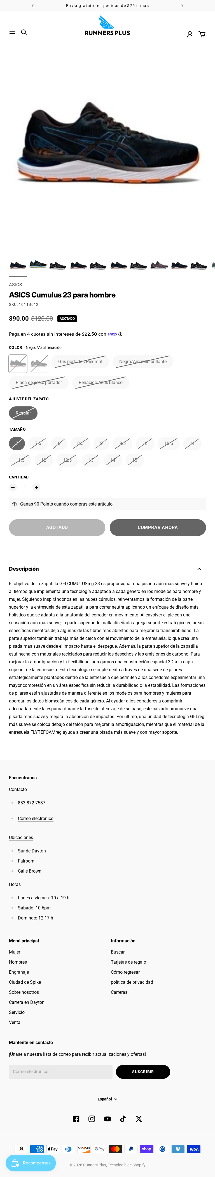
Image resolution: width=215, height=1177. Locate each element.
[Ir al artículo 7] (139, 266)
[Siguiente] (182, 5)
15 (134, 460)
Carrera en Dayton (27, 1002)
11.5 (20, 460)
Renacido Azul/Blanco (101, 382)
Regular (23, 413)
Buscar (118, 952)
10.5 (168, 443)
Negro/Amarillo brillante (143, 361)
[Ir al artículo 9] (179, 266)
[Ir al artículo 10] (199, 266)
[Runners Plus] (107, 25)
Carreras (119, 992)
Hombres (18, 962)
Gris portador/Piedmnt (80, 361)
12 (43, 460)
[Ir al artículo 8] (159, 266)
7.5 (38, 443)
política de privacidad (132, 982)
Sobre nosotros (24, 992)
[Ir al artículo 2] (38, 266)
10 (145, 443)
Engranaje (19, 972)
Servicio (17, 1012)
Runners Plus (94, 1165)
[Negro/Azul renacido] (18, 364)
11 (192, 443)
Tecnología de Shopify (127, 1165)
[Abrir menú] (12, 32)
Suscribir (143, 1071)
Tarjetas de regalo (128, 962)
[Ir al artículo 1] (18, 266)
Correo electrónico (35, 818)
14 (112, 460)
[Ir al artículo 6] (119, 266)
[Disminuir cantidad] (13, 487)
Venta (14, 1022)
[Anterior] (33, 5)
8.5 (80, 443)
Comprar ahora (158, 527)
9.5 (123, 443)
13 (91, 460)
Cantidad (19, 477)
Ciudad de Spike (25, 982)
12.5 (67, 460)
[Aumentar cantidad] (36, 487)
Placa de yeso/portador (39, 382)
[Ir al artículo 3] (58, 266)
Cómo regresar (125, 972)
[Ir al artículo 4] (78, 266)
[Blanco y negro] (39, 364)
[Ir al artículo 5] (99, 266)
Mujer (14, 952)
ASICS (15, 284)
